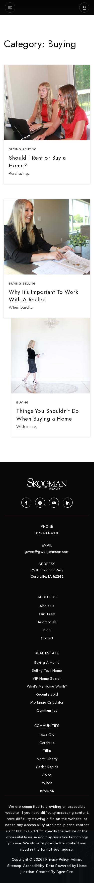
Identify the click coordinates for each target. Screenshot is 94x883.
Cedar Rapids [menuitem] (47, 766)
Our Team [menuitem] (47, 614)
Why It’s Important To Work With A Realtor (43, 296)
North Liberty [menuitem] (47, 758)
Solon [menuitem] (47, 774)
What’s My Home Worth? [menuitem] (47, 686)
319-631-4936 (47, 533)
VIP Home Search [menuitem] (47, 678)
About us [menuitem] (47, 605)
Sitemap (14, 865)
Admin (76, 859)
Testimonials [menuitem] (47, 622)
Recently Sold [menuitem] (47, 694)
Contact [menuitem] (47, 638)
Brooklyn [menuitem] (47, 790)
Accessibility (33, 865)
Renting (30, 149)
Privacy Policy (57, 859)
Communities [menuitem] (47, 710)
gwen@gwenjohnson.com (47, 551)
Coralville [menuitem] (47, 742)
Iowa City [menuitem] (47, 734)
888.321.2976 (27, 831)
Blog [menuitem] (47, 630)
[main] (47, 231)
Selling (29, 283)
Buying (15, 149)
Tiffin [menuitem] (47, 750)
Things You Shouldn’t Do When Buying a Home (47, 415)
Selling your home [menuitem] (47, 670)
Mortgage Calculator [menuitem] (47, 702)
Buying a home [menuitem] (47, 662)
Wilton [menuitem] (47, 782)
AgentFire (64, 871)
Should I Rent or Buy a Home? (37, 161)
